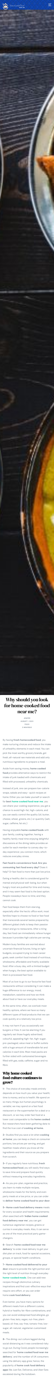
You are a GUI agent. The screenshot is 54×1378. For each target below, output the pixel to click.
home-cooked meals (14, 1277)
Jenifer (27, 718)
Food (27, 724)
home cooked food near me (27, 801)
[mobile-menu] (49, 5)
